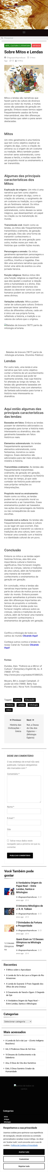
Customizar (24, 1159)
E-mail (10, 818)
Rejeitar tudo (24, 1166)
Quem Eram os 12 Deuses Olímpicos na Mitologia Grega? (29, 942)
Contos (17, 700)
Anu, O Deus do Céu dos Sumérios (20, 1063)
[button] (24, 32)
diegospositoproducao (16, 57)
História (9, 705)
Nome (10, 807)
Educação (30, 700)
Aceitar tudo (24, 1152)
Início (6, 1117)
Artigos (36, 45)
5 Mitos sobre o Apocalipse (18, 970)
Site (9, 829)
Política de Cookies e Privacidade (24, 1145)
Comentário (13, 774)
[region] (24, 1147)
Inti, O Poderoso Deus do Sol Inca (20, 1049)
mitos (8, 710)
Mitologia (7, 1122)
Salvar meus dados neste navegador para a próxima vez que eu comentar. (23, 844)
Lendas (21, 705)
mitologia (33, 705)
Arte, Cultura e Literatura (17, 45)
